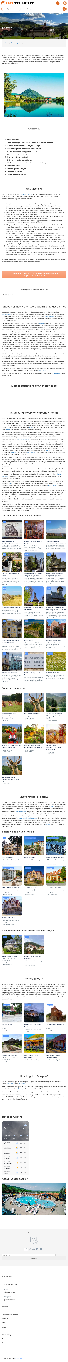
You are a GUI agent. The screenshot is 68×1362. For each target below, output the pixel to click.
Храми (48, 522)
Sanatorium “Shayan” (31, 887)
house (47, 824)
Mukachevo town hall (9, 673)
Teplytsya (14, 452)
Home (7, 43)
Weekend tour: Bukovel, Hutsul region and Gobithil (33, 746)
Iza (10, 483)
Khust (31, 428)
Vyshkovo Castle (8, 541)
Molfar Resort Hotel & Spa (11, 887)
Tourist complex (32, 838)
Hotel (4, 838)
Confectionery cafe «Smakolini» (31, 1056)
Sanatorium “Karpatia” (54, 887)
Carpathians (6, 314)
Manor (4, 937)
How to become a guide (10, 1314)
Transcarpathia (16, 43)
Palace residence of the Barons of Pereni (10, 641)
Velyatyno (56, 373)
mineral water (49, 316)
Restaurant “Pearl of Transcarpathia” (53, 1056)
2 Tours (34, 1200)
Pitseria (8, 1005)
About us (5, 1318)
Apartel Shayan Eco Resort (55, 857)
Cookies (4, 1343)
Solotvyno (21, 1089)
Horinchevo (52, 485)
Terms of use (6, 1339)
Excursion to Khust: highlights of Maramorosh (11, 778)
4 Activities (41, 1200)
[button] (6, 1135)
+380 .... (6, 862)
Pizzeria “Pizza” (7, 1024)
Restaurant (28, 1005)
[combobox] (11, 9)
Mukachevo (11, 1084)
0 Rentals (26, 1200)
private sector (21, 812)
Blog (3, 1322)
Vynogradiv (31, 452)
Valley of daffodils (52, 673)
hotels (51, 807)
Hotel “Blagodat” (30, 857)
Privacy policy (6, 1335)
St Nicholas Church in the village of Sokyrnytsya (33, 575)
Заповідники (50, 653)
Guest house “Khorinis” (10, 956)
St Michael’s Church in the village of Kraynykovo (55, 575)
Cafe (4, 1005)
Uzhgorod (21, 1084)
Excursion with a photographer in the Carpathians (53, 747)
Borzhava (49, 450)
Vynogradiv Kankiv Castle (11, 608)
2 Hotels (19, 1200)
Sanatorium (28, 868)
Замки (4, 522)
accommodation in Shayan (27, 818)
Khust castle (28, 640)
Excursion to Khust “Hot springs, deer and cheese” (33, 715)
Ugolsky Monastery (53, 541)
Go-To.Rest (18, 1358)
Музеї (26, 522)
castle (8, 430)
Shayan (41, 324)
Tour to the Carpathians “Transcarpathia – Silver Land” (54, 716)
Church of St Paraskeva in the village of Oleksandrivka (56, 609)
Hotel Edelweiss (7, 857)
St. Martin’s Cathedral (53, 640)
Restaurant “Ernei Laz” (9, 1055)
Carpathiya (42, 370)
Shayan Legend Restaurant (55, 1024)
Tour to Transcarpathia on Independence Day (11, 746)
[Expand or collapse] (64, 136)
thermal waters (23, 440)
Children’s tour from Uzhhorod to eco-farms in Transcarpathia (11, 716)
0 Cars (49, 1200)
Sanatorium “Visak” (8, 918)
